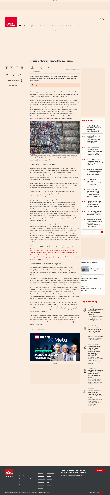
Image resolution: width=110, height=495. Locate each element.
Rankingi (67, 26)
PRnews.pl (49, 479)
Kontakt (21, 485)
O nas (30, 482)
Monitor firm (40, 488)
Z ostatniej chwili (30, 26)
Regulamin (21, 482)
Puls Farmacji (40, 485)
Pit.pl (48, 482)
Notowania (38, 26)
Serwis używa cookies (23, 492)
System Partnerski (41, 479)
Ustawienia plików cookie (43, 492)
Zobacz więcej (95, 232)
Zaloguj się (98, 19)
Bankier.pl (49, 485)
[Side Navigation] (20, 26)
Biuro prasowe (22, 488)
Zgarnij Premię (41, 476)
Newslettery (88, 26)
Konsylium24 (41, 482)
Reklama (30, 476)
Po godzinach (73, 26)
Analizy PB (51, 26)
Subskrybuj (100, 470)
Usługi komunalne (42, 329)
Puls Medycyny (50, 473)
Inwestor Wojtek (59, 26)
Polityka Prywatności (33, 492)
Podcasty (45, 26)
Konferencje (80, 26)
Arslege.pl (49, 476)
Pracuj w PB (31, 473)
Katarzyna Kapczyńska (13, 80)
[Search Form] (24, 26)
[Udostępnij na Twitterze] (11, 67)
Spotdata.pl (40, 473)
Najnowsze (87, 120)
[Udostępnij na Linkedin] (22, 67)
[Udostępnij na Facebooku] (6, 67)
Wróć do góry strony (93, 492)
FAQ (20, 473)
